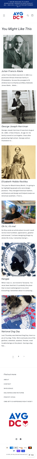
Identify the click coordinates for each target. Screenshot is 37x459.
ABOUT (6, 379)
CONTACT (7, 384)
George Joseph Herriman (15, 126)
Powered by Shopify (25, 454)
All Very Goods (15, 454)
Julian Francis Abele (12, 71)
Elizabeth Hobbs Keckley (15, 181)
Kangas (5, 279)
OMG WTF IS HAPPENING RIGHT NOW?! (18, 401)
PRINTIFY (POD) (9, 397)
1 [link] (13, 356)
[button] (4, 15)
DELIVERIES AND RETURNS (14, 393)
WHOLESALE (8, 388)
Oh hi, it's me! (9, 226)
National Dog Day (11, 331)
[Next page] (24, 356)
